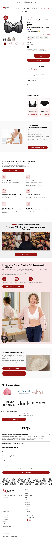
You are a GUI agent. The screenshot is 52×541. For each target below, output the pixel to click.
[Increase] (32, 55)
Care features (31, 84)
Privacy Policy (30, 515)
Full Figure (5, 517)
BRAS (32, 17)
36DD (28, 37)
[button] (38, 31)
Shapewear (27, 499)
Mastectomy (6, 519)
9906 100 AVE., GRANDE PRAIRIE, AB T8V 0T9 (26, 2)
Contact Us (5, 524)
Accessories (27, 502)
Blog (4, 523)
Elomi (28, 17)
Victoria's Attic (13, 536)
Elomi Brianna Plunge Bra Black (32, 110)
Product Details (31, 80)
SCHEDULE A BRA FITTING (38, 147)
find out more (26, 472)
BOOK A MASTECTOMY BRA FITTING (14, 373)
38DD (33, 37)
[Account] (44, 8)
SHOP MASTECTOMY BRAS (14, 368)
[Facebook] (28, 520)
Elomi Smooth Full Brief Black (44, 110)
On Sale (26, 509)
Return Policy (30, 514)
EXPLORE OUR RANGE (13, 286)
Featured (27, 506)
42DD (41, 37)
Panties (26, 493)
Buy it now (38, 60)
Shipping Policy (30, 517)
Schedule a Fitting (7, 526)
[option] (14, 24)
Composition (30, 89)
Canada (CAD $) (6, 533)
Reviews (4, 521)
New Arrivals (28, 504)
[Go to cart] (48, 8)
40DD (37, 37)
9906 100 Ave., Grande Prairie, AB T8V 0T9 (12, 495)
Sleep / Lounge (28, 495)
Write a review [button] (13, 419)
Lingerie (26, 497)
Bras (26, 491)
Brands (26, 508)
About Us (5, 514)
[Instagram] (30, 520)
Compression (6, 515)
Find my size (40, 75)
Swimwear (27, 500)
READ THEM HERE (13, 170)
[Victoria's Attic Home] (6, 8)
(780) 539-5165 (26, 1)
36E (46, 37)
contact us (26, 254)
